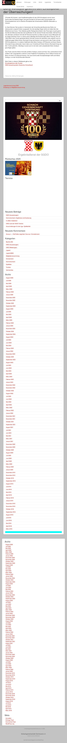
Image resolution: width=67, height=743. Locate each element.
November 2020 (10, 447)
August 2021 (9, 427)
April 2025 (9, 317)
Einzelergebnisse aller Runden (13, 63)
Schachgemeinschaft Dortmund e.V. (33, 734)
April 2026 (9, 286)
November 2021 (10, 419)
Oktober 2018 (10, 509)
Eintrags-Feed (10, 720)
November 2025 (10, 300)
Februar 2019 (10, 498)
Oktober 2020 (10, 450)
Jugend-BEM (10, 253)
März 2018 (9, 529)
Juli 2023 (8, 365)
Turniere (8, 267)
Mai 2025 (8, 314)
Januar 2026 (9, 295)
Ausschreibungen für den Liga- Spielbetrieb (18, 226)
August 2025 (9, 309)
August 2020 (9, 453)
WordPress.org (10, 724)
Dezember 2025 (10, 297)
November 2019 (10, 475)
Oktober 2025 (10, 303)
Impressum (30, 6)
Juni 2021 (9, 433)
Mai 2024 (8, 345)
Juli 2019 (8, 486)
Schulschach (9, 259)
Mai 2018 (8, 523)
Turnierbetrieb (57, 2)
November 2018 (10, 506)
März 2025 (9, 320)
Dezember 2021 (10, 416)
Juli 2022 (8, 396)
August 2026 (9, 278)
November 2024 (10, 328)
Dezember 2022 (10, 385)
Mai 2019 (8, 492)
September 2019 (10, 481)
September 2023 (10, 359)
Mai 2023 (8, 371)
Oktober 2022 (10, 391)
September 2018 (10, 512)
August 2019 (9, 484)
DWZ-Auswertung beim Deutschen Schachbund (19, 65)
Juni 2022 (9, 399)
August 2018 (9, 515)
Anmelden (8, 718)
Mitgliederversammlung (12, 256)
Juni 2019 (9, 489)
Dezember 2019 (10, 472)
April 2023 (9, 374)
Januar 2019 (9, 501)
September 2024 (10, 334)
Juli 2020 (8, 455)
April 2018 (9, 526)
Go (60, 100)
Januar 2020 (9, 470)
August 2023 (9, 362)
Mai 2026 (8, 283)
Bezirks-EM (9, 242)
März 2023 (9, 376)
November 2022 (10, 388)
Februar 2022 (10, 410)
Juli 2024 (8, 340)
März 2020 (9, 464)
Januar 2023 (9, 382)
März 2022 (9, 407)
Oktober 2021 (10, 421)
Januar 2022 (9, 413)
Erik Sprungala (19, 76)
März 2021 (9, 438)
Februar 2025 (10, 323)
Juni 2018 (9, 520)
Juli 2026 (8, 280)
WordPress (41, 740)
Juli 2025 (8, 311)
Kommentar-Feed (11, 722)
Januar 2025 (9, 326)
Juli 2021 (8, 430)
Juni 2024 (9, 343)
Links (34, 2)
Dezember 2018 (10, 503)
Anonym (8, 234)
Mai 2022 (8, 402)
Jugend (8, 250)
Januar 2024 (9, 351)
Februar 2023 (10, 379)
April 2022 (9, 405)
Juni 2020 (9, 458)
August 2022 (9, 393)
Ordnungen (27, 2)
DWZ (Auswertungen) (12, 215)
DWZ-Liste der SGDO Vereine (14, 223)
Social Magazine (32, 740)
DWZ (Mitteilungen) (11, 247)
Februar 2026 (10, 292)
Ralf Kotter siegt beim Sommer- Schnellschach (26, 234)
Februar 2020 (10, 467)
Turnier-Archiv (20, 6)
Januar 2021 (9, 441)
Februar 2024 (10, 348)
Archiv (40, 2)
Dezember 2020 (10, 444)
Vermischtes (9, 270)
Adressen (19, 2)
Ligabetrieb (48, 2)
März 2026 (9, 289)
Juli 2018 (8, 517)
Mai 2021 (8, 436)
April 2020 (9, 461)
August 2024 (9, 337)
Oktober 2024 (10, 331)
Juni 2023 (9, 368)
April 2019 (9, 495)
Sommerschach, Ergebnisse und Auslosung (18, 218)
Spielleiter (9, 264)
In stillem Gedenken (11, 221)
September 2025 (10, 306)
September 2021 (10, 424)
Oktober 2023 (10, 357)
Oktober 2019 (10, 478)
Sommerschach (10, 261)
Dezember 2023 (10, 354)
